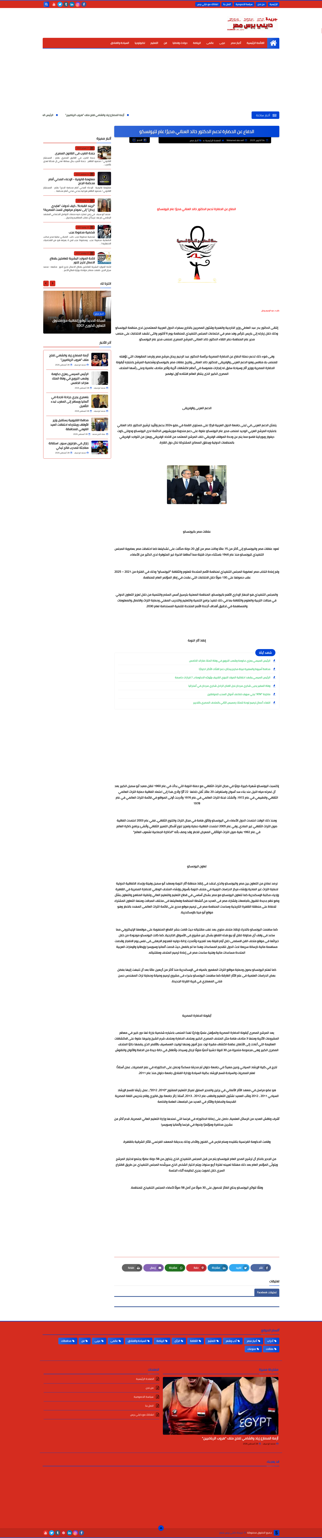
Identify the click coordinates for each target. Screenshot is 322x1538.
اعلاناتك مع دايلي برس (207, 4)
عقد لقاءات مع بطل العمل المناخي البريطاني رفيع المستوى (81, 323)
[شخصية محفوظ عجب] (104, 231)
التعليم (154, 42)
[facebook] (83, 4)
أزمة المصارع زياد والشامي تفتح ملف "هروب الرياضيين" (153, 115)
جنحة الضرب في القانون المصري (75, 153)
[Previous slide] (52, 283)
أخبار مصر (236, 42)
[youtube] (54, 4)
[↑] (161, 1528)
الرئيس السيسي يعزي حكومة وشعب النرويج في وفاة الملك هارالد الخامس (71, 115)
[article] (77, 312)
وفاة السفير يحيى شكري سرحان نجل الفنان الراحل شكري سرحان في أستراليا (229, 685)
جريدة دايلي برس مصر (231, 1533)
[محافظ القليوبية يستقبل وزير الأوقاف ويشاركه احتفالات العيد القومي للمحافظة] (99, 424)
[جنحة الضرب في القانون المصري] (104, 152)
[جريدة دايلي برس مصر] (252, 23)
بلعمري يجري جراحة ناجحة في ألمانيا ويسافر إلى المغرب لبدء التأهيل (70, 401)
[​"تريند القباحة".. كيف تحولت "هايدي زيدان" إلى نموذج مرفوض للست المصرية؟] (104, 205)
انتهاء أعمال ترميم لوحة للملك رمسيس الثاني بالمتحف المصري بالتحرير (231, 702)
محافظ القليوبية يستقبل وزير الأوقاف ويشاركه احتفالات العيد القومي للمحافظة (69, 424)
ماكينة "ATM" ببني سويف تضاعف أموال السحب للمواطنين (238, 694)
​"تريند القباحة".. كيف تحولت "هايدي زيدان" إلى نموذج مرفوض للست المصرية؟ (69, 207)
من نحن (261, 4)
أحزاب (270, 1340)
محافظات (66, 1340)
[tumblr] (66, 4)
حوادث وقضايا (180, 42)
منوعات (251, 1348)
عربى (222, 42)
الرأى (177, 1340)
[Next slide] (46, 283)
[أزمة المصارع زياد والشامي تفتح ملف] (99, 359)
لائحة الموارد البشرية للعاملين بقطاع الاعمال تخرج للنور (72, 260)
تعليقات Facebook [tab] (267, 1292)
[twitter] (60, 4)
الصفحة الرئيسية (213, 140)
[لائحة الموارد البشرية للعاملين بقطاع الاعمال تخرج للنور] (104, 257)
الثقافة (194, 1340)
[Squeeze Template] (276, 1533)
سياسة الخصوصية (244, 4)
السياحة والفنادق (120, 42)
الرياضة (197, 42)
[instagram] (77, 4)
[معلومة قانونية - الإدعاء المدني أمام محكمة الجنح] (104, 178)
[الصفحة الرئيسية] (273, 43)
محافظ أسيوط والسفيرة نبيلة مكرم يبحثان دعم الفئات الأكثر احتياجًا (234, 669)
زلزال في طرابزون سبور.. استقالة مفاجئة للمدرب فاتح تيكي (69, 445)
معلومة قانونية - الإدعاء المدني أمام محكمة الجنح (71, 181)
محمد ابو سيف (269, 1444)
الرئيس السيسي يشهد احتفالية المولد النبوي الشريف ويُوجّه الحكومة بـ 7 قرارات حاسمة (222, 677)
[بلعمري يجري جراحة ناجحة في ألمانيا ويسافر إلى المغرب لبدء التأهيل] (99, 401)
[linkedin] (72, 4)
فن (165, 42)
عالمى (210, 42)
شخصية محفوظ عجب (82, 232)
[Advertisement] (161, 83)
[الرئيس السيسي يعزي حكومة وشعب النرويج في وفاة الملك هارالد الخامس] (99, 378)
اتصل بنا (227, 4)
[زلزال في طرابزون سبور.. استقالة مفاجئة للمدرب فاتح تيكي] (99, 447)
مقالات (269, 1348)
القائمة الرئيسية (255, 42)
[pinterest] (63, 1532)
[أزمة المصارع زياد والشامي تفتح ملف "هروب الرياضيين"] (220, 1406)
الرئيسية (273, 4)
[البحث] (46, 4)
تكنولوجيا (140, 42)
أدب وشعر (231, 1340)
